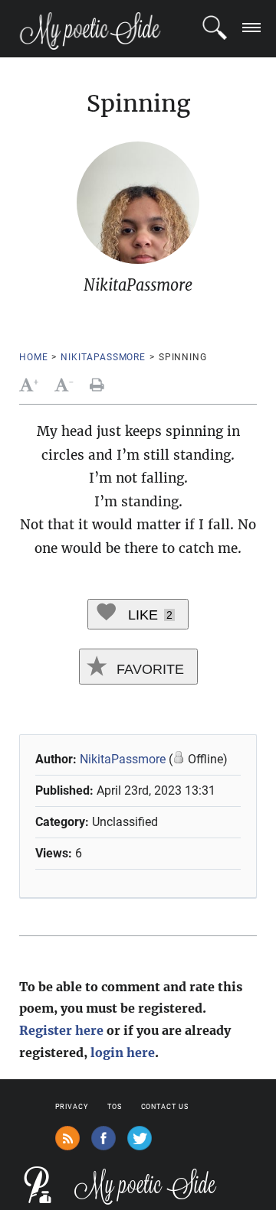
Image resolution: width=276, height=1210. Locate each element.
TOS (114, 1107)
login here (122, 1052)
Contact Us (165, 1107)
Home (33, 357)
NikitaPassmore (103, 357)
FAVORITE (148, 669)
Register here (61, 1030)
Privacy (71, 1107)
